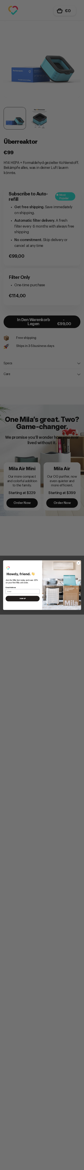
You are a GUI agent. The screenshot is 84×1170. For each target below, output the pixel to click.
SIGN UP (22, 598)
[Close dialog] (78, 563)
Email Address (11, 587)
